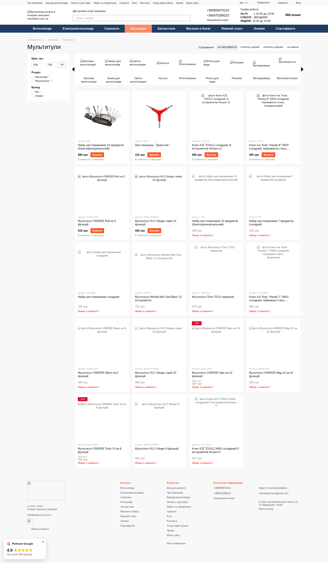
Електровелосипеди (78, 28)
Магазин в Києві (198, 28)
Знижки (259, 28)
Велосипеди (42, 28)
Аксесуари (138, 28)
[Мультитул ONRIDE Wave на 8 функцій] (102, 342)
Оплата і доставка (80, 3)
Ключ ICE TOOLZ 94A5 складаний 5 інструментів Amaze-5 (215, 450)
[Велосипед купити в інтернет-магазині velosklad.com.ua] (46, 490)
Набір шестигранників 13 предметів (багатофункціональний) (215, 222)
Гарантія (124, 3)
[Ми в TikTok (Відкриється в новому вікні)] (217, 2)
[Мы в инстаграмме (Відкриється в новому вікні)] (213, 2)
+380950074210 (218, 10)
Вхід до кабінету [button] (176, 488)
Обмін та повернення (105, 3)
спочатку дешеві (249, 47)
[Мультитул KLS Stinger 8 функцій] (159, 418)
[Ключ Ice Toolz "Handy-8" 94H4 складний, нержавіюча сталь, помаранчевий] (273, 115)
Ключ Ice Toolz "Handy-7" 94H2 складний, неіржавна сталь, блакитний (269, 300)
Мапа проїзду (266, 509)
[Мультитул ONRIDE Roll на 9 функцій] (102, 191)
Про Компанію (35, 3)
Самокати (111, 28)
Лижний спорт (232, 28)
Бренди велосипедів (57, 3)
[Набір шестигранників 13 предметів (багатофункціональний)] (216, 191)
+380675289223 (218, 15)
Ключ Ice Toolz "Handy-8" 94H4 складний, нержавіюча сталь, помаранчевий (269, 148)
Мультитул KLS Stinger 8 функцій (156, 448)
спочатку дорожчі (273, 47)
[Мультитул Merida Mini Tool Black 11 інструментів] (159, 266)
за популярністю (227, 47)
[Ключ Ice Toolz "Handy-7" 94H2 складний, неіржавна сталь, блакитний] (273, 266)
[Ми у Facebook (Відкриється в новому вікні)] (204, 2)
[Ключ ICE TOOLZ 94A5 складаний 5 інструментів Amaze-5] (216, 418)
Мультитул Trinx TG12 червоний (213, 296)
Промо (179, 3)
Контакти (145, 3)
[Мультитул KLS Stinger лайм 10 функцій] (159, 191)
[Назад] (73, 69)
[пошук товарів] (187, 18)
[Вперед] (302, 69)
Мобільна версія (40, 529)
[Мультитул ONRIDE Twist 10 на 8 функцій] (102, 418)
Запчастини (166, 28)
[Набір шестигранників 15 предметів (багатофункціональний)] (102, 115)
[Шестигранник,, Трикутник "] (159, 115)
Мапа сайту (192, 3)
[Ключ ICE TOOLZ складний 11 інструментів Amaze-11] (216, 115)
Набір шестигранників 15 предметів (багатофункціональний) (101, 146)
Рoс (247, 3)
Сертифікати (285, 28)
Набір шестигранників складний (98, 296)
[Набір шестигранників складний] (102, 266)
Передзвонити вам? (218, 20)
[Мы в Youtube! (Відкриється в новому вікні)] (208, 2)
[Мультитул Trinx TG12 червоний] (216, 266)
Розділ (36, 72)
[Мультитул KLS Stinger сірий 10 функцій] (159, 342)
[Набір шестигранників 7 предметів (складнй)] (273, 191)
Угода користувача (163, 3)
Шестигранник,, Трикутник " (152, 145)
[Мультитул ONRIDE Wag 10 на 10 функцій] (273, 342)
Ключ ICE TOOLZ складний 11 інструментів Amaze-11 (211, 146)
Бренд (36, 87)
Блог (134, 3)
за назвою (293, 47)
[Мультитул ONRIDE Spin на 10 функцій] (216, 342)
